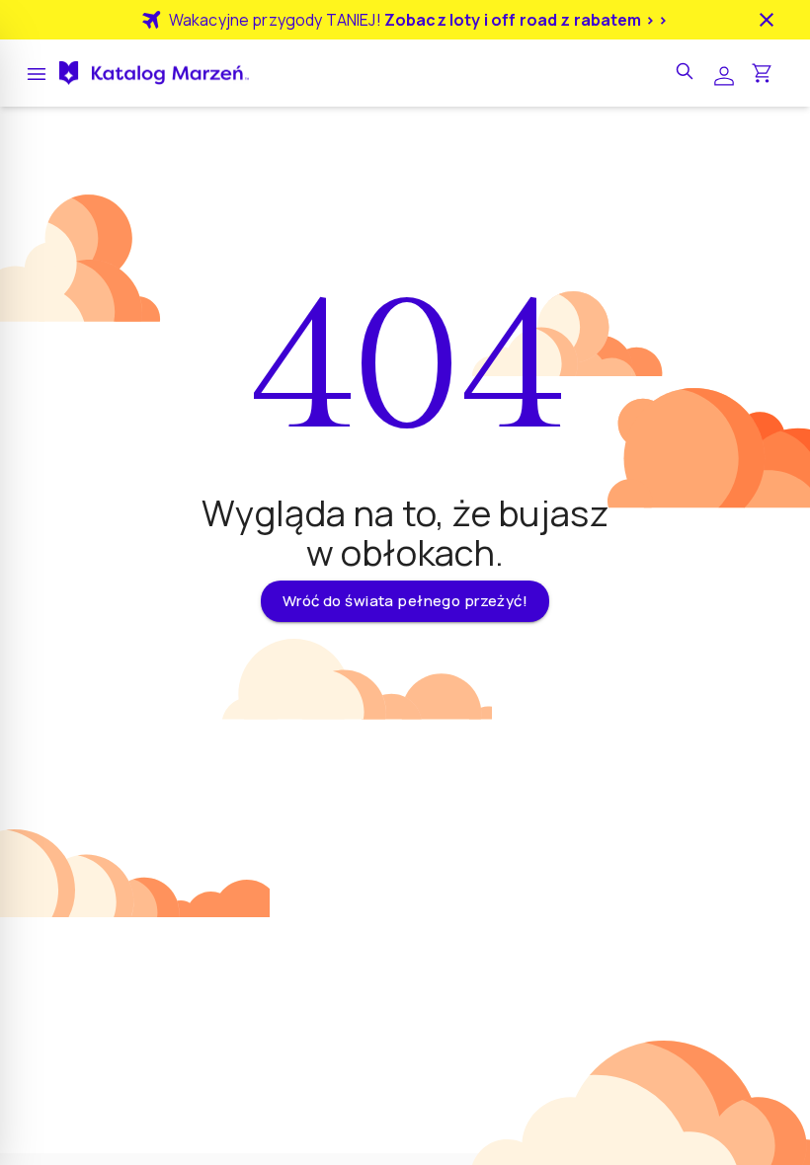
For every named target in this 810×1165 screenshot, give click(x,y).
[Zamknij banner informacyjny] (766, 19)
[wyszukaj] (686, 73)
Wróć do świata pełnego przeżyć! (405, 600)
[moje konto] (724, 73)
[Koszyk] (761, 73)
